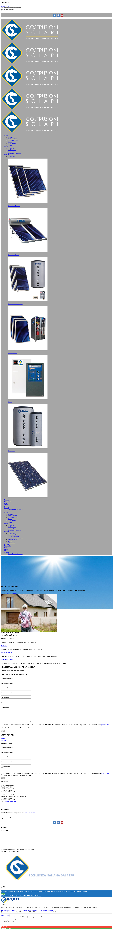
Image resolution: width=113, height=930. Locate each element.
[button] (10, 593)
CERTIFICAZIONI (7, 659)
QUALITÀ (4, 646)
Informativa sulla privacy (33, 910)
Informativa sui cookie (47, 910)
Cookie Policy (37, 896)
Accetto (3, 894)
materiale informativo (29, 812)
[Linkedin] (58, 16)
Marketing (14, 910)
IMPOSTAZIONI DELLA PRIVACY (22, 896)
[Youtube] (62, 16)
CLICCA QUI (5, 6)
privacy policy (105, 724)
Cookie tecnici (5, 915)
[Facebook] (54, 16)
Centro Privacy (22, 910)
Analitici (8, 910)
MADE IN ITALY (6, 652)
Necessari (3, 910)
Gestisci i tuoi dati (6, 896)
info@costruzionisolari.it (10, 801)
